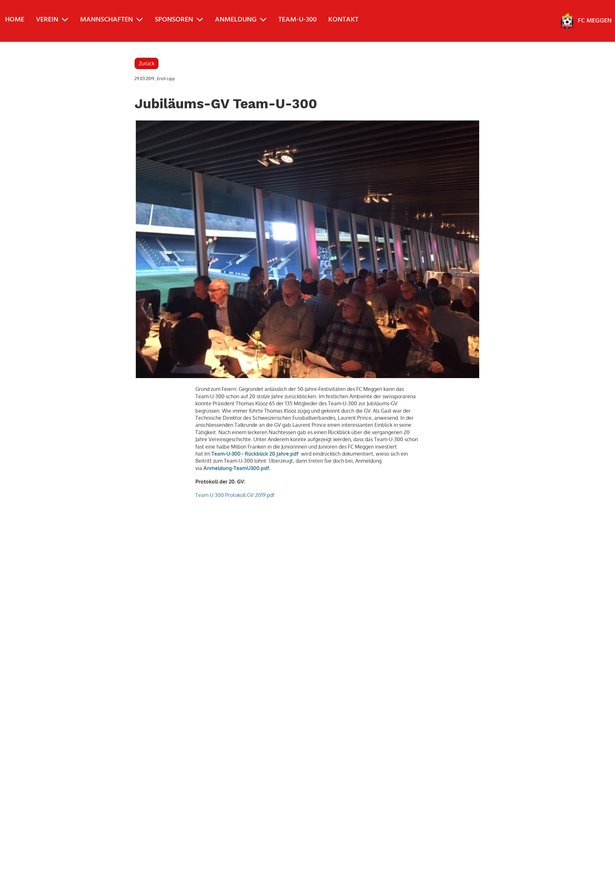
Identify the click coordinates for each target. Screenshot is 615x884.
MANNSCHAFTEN (106, 19)
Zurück (146, 63)
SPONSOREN (174, 19)
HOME (14, 19)
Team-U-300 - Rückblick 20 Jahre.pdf (255, 453)
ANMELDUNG (236, 19)
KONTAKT (343, 19)
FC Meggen (595, 20)
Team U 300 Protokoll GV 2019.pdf (234, 495)
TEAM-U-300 (297, 19)
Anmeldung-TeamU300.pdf (236, 468)
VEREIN (47, 19)
